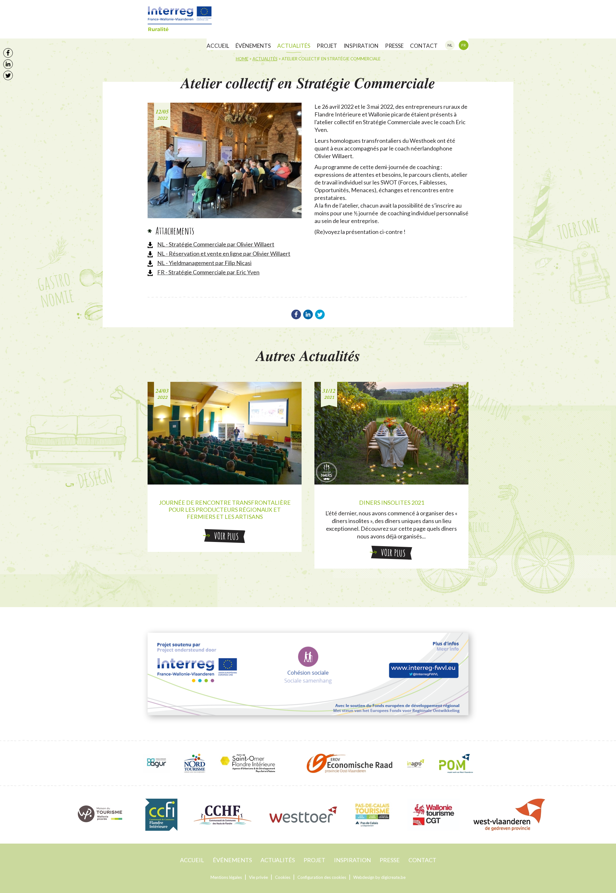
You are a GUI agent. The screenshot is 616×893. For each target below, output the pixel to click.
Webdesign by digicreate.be (379, 877)
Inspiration (361, 45)
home (242, 58)
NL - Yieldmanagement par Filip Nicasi (204, 262)
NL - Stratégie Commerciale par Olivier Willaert (215, 244)
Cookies (282, 877)
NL (450, 45)
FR (463, 45)
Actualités (293, 45)
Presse (394, 45)
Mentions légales (226, 877)
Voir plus (226, 536)
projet (327, 45)
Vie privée (258, 877)
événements (253, 45)
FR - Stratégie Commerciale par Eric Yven (208, 272)
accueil (218, 45)
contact (424, 45)
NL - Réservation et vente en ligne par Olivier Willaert (223, 253)
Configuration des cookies (321, 877)
